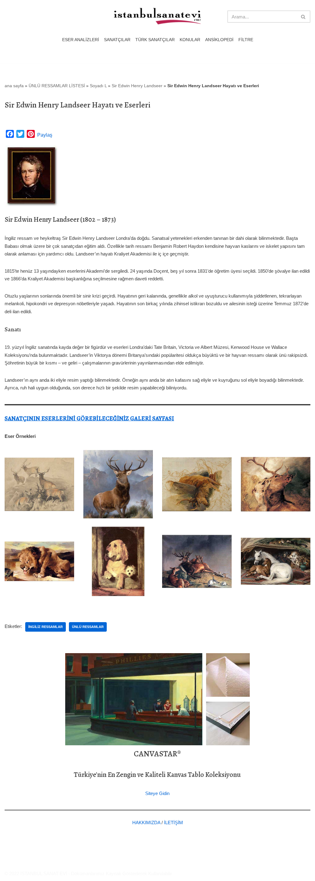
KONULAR (190, 39)
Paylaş (44, 135)
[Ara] (303, 16)
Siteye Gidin (157, 793)
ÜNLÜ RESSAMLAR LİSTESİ (57, 85)
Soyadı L (98, 85)
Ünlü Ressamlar (88, 627)
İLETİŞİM (173, 822)
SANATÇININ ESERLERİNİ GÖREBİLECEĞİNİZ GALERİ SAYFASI (89, 418)
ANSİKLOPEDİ (219, 39)
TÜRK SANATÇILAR (155, 39)
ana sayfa (14, 85)
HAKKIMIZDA (146, 822)
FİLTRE (245, 39)
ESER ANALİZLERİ (80, 39)
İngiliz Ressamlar (45, 627)
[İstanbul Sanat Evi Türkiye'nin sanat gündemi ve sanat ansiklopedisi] (157, 17)
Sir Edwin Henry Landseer (137, 85)
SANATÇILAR (117, 39)
